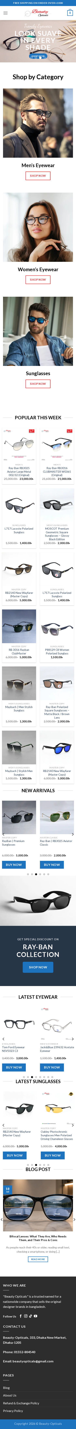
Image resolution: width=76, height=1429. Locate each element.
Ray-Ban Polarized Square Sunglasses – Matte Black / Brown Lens (57, 712)
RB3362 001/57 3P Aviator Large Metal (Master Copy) (20, 842)
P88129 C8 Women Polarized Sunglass (57, 651)
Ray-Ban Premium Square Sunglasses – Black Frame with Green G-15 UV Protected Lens (57, 846)
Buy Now (15, 864)
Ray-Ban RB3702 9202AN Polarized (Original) (32, 1133)
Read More (38, 1259)
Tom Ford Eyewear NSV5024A (17, 1049)
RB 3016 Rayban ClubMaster (19, 651)
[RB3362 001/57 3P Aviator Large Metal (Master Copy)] (20, 817)
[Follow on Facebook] (20, 1316)
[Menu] (5, 13)
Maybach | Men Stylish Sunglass (19, 708)
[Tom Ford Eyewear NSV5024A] (23, 1024)
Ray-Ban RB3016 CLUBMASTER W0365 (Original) (57, 471)
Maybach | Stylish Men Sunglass (19, 772)
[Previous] (4, 834)
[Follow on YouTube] (35, 1316)
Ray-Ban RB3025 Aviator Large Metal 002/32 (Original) (19, 471)
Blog (6, 1387)
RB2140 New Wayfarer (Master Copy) (19, 594)
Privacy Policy (13, 1411)
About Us (9, 1395)
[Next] (73, 834)
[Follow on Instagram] (25, 1316)
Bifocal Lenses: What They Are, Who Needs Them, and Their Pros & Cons (38, 1238)
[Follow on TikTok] (30, 1316)
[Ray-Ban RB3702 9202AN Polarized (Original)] (33, 1108)
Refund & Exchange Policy (21, 1403)
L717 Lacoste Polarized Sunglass (19, 530)
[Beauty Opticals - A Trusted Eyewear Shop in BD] (38, 13)
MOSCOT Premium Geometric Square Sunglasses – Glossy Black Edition (57, 534)
